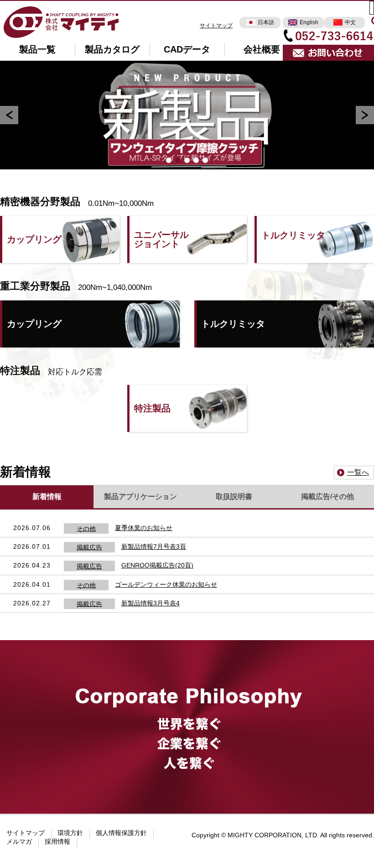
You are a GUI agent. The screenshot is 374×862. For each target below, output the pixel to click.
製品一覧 (37, 49)
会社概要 (262, 49)
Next (365, 115)
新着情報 (47, 496)
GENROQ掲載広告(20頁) (157, 565)
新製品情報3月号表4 (150, 603)
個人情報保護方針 (121, 832)
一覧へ (358, 472)
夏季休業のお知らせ (143, 527)
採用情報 (57, 841)
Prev (9, 115)
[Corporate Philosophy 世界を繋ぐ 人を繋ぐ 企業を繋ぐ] (187, 662)
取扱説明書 (234, 496)
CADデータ (187, 49)
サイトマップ (216, 25)
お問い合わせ (328, 53)
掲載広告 (89, 547)
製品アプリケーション (140, 496)
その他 (86, 528)
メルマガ (19, 841)
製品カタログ (112, 49)
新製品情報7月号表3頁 (153, 546)
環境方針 (70, 832)
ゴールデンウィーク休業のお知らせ (166, 584)
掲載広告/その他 (327, 496)
